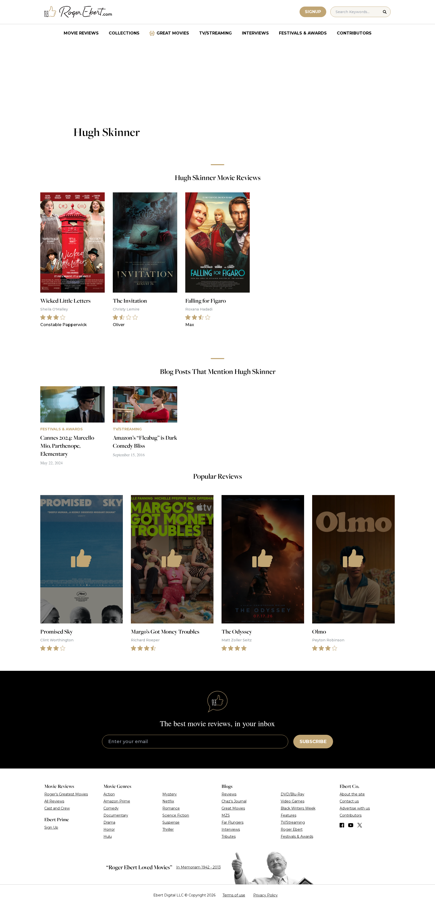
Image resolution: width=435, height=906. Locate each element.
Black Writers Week (298, 808)
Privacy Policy (265, 895)
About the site (352, 794)
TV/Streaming (215, 33)
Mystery (169, 794)
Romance (171, 808)
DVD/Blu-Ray (292, 794)
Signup (313, 11)
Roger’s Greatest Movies (66, 794)
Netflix (168, 801)
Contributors (354, 33)
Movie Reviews (81, 33)
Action (109, 794)
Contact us (349, 801)
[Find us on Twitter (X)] (359, 825)
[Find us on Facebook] (342, 825)
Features (288, 815)
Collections (124, 33)
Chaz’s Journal (234, 801)
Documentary (115, 815)
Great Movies (173, 33)
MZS (226, 815)
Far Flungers (232, 822)
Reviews (229, 794)
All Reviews (54, 801)
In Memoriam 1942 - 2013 (198, 867)
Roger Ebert (292, 829)
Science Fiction (175, 815)
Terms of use (234, 895)
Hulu (107, 836)
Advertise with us (355, 808)
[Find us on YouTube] (350, 825)
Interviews (255, 33)
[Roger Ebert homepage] (78, 12)
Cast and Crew (57, 808)
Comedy (111, 808)
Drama (109, 822)
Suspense (170, 822)
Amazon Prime (116, 801)
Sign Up (51, 827)
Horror (109, 829)
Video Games (292, 801)
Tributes (229, 836)
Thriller (168, 829)
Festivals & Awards (303, 33)
